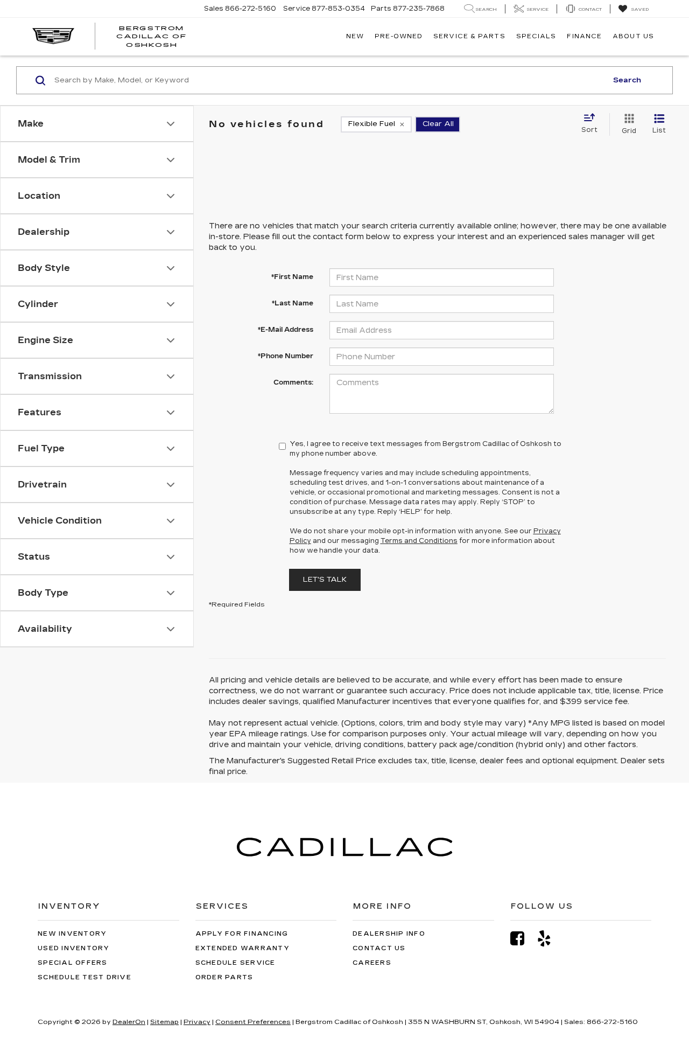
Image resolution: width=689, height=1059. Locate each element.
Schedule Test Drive (84, 977)
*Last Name (292, 303)
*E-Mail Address (285, 329)
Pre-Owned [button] (399, 36)
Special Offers (73, 962)
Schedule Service (235, 962)
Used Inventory (74, 948)
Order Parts (224, 977)
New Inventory (72, 933)
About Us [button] (633, 36)
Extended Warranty (242, 948)
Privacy (197, 1022)
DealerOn (129, 1022)
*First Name (292, 277)
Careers (372, 962)
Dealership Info (389, 933)
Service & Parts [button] (469, 36)
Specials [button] (536, 36)
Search (627, 80)
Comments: (293, 382)
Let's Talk (325, 579)
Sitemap (164, 1022)
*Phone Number (285, 356)
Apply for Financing (242, 933)
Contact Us (379, 948)
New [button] (355, 36)
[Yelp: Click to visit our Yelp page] (549, 938)
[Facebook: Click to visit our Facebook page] (522, 938)
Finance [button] (584, 36)
